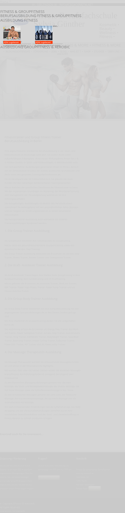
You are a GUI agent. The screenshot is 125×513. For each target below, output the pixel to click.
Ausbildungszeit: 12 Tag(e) (14, 43)
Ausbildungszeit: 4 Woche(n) (47, 36)
